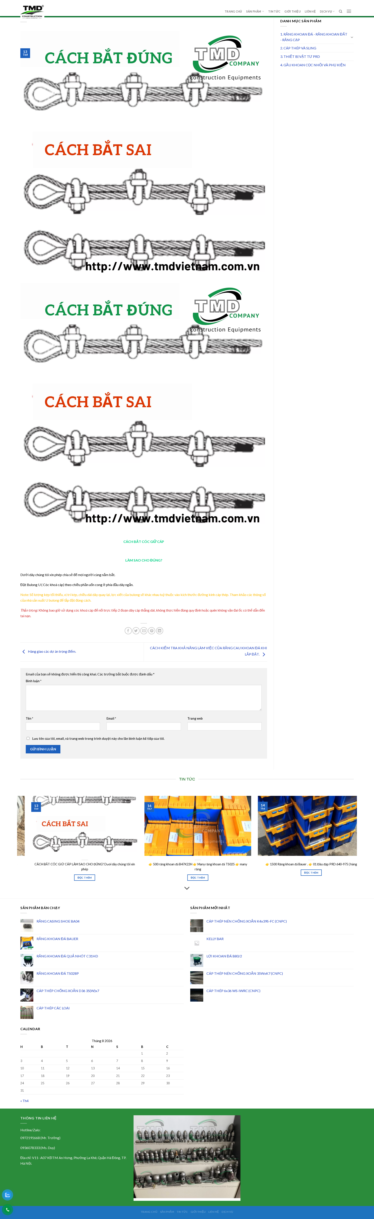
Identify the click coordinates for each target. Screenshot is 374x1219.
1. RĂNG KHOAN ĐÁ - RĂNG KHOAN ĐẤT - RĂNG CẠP (313, 37)
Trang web (195, 718)
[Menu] (349, 11)
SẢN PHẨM (253, 11)
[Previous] (19, 843)
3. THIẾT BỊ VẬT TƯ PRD (300, 56)
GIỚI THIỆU (292, 11)
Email (111, 718)
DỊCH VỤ (326, 11)
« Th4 (24, 1101)
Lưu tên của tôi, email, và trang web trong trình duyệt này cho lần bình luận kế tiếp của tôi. (98, 738)
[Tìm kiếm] (340, 11)
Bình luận (33, 681)
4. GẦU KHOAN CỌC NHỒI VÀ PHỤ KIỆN (313, 65)
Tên (29, 718)
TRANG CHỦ (233, 11)
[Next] (354, 843)
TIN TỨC (274, 11)
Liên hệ (310, 11)
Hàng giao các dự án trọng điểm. (51, 651)
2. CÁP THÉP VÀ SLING (298, 48)
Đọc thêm (286, 877)
